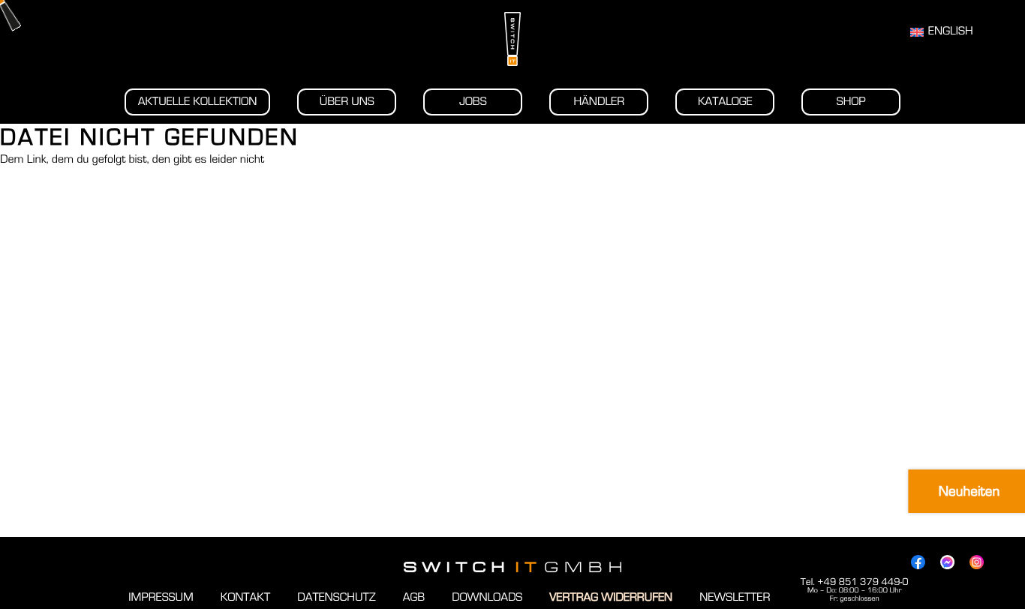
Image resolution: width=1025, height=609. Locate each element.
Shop (851, 102)
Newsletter (734, 598)
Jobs (473, 102)
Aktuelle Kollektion (197, 102)
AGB (414, 598)
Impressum (160, 598)
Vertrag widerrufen (610, 598)
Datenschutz (336, 598)
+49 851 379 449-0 (862, 582)
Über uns (347, 102)
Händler (598, 102)
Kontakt (245, 598)
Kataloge (725, 102)
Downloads (487, 598)
